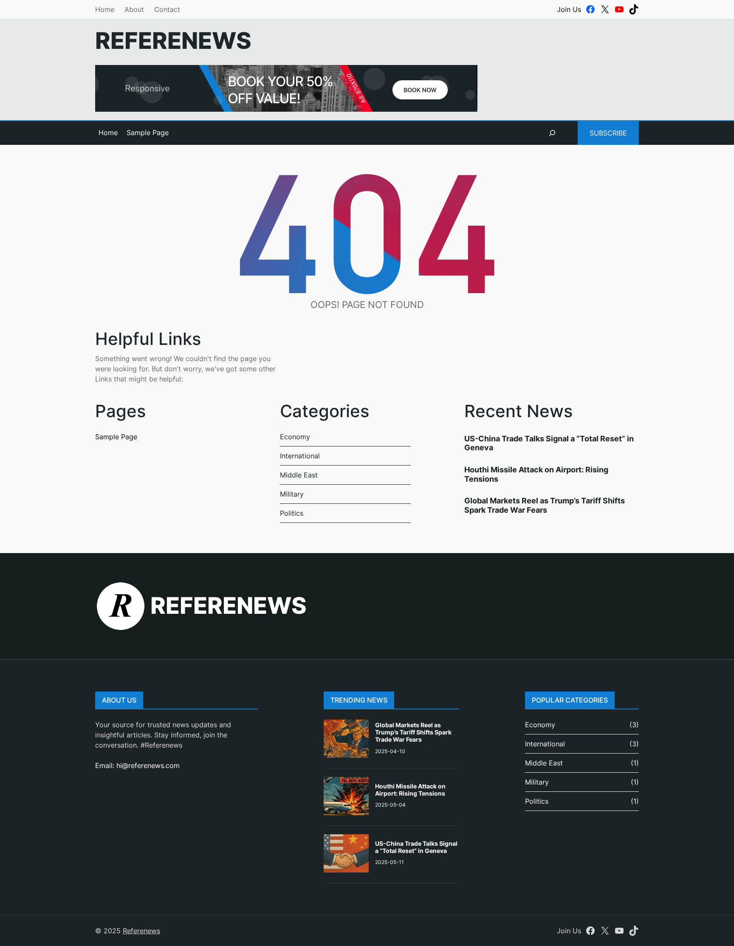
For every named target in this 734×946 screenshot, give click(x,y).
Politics (291, 513)
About (134, 9)
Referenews (173, 40)
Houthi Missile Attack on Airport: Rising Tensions (410, 789)
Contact (167, 9)
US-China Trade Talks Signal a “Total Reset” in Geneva (416, 847)
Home (104, 9)
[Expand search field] (552, 133)
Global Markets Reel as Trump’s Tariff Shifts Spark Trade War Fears (544, 505)
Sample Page (148, 132)
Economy (295, 436)
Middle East (299, 475)
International (300, 456)
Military (292, 494)
